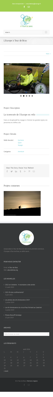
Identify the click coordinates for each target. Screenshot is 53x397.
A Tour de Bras (13, 267)
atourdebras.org (12, 270)
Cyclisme (21, 140)
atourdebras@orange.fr (33, 4)
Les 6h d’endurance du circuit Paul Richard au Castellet (23, 307)
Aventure (21, 151)
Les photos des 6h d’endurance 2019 (17, 300)
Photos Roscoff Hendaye (13, 315)
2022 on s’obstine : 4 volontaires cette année (20, 285)
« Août (6, 371)
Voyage (20, 145)
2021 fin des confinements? (14, 292)
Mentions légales (32, 381)
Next (47, 54)
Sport (19, 143)
